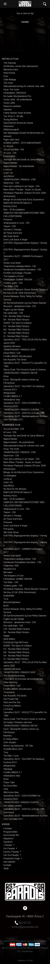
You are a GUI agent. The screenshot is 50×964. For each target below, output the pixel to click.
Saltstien (7, 109)
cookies (42, 941)
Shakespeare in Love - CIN (16, 223)
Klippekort (8, 838)
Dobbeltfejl (8, 595)
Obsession (8, 126)
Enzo (5, 76)
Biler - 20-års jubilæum (14, 209)
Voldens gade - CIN (12, 283)
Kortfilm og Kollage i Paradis (17, 273)
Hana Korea (9, 73)
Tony (5, 752)
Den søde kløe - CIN (13, 313)
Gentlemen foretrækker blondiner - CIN (22, 269)
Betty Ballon (9, 639)
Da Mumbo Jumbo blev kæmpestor (20, 66)
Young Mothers (10, 119)
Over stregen (9, 742)
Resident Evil (9, 569)
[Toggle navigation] (44, 4)
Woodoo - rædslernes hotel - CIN (19, 306)
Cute (5, 789)
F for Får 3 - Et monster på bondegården (23, 679)
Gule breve (8, 812)
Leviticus (7, 169)
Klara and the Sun (11, 702)
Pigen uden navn (11, 139)
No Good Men (10, 785)
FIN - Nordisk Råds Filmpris (16, 316)
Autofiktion (8, 176)
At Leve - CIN (9, 153)
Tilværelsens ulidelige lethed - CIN (19, 266)
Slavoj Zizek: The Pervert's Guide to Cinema (24, 369)
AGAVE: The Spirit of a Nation (17, 323)
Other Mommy (10, 682)
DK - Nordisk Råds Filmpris (16, 319)
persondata (32, 941)
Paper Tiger (9, 782)
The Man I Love (10, 755)
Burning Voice (10, 206)
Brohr (6, 605)
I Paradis (8, 845)
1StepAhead (27, 951)
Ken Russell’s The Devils (14, 359)
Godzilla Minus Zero (13, 749)
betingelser (20, 941)
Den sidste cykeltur (12, 805)
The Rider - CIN (10, 286)
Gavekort (7, 841)
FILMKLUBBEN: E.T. (12, 396)
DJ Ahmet (8, 146)
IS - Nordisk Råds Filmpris (15, 336)
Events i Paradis (11, 851)
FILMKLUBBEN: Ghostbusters (17, 356)
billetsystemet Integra (37, 948)
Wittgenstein (9, 393)
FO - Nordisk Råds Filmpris (16, 326)
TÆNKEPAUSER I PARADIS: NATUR (20, 373)
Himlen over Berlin (12, 263)
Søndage (7, 769)
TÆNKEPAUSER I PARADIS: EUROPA (21, 409)
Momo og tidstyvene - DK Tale (18, 745)
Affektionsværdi (11, 129)
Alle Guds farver (11, 236)
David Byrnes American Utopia (18, 123)
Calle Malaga (9, 79)
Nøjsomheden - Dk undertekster (18, 166)
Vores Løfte (9, 103)
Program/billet (10, 831)
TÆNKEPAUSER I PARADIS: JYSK (19, 179)
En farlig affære (10, 739)
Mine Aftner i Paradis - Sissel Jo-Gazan (22, 189)
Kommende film (11, 835)
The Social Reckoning (14, 675)
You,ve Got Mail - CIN (13, 149)
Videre (25, 22)
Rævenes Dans (10, 69)
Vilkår (6, 868)
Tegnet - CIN (9, 226)
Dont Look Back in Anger (15, 239)
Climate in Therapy (12, 229)
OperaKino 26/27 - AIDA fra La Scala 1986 (24, 413)
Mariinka (7, 735)
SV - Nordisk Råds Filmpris (16, 333)
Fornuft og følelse (12, 705)
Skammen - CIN (11, 183)
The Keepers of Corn (13, 276)
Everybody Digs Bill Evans (15, 642)
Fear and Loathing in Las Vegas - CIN (21, 186)
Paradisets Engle (11, 858)
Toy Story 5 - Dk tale (13, 116)
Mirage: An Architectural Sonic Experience (23, 199)
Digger (6, 635)
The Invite (8, 83)
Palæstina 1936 (11, 565)
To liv (5, 599)
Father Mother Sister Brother (17, 113)
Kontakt (7, 865)
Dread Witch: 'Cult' (12, 353)
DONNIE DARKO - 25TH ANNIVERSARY (22, 143)
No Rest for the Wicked (14, 489)
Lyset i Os (8, 173)
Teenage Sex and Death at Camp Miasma (23, 159)
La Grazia (8, 709)
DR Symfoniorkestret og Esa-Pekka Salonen (24, 303)
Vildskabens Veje (11, 399)
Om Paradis (9, 848)
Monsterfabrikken (11, 602)
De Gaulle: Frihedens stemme (17, 722)
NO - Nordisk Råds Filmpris (16, 329)
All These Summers (12, 233)
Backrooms (9, 156)
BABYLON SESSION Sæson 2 (17, 203)
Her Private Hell (10, 699)
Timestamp (9, 692)
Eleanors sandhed (12, 106)
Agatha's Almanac (12, 346)
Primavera (8, 529)
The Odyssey (9, 63)
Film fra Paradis (11, 855)
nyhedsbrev (9, 941)
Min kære (7, 572)
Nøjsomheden (10, 163)
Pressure (7, 219)
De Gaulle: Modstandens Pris (17, 96)
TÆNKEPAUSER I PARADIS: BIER (19, 349)
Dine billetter (9, 862)
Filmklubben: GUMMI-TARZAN (17, 279)
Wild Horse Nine (11, 792)
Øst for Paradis (25, 4)
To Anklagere (9, 475)
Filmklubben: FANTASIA (14, 93)
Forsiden (7, 828)
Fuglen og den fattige (13, 309)
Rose (6, 376)
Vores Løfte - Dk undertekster (17, 99)
